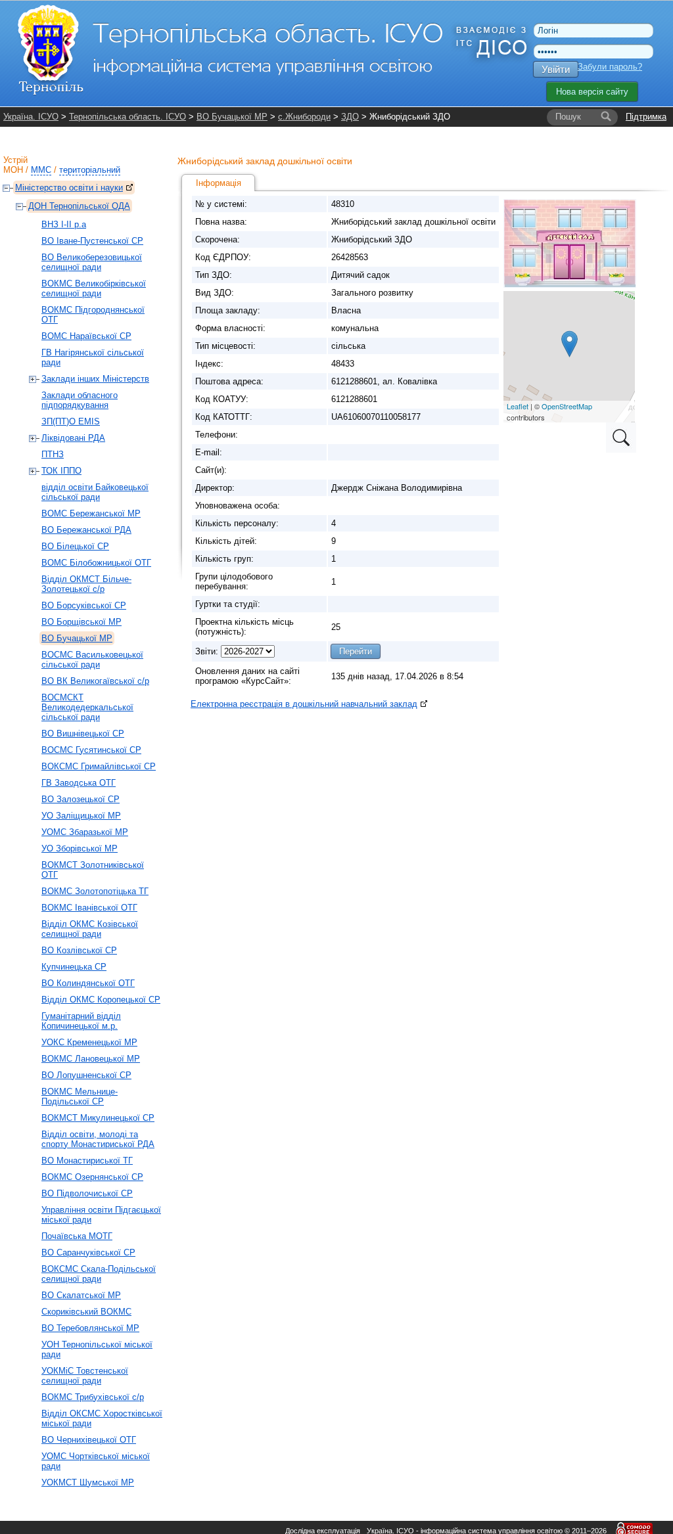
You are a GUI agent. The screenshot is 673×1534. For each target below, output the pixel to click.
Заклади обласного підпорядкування (79, 400)
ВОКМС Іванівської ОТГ (89, 908)
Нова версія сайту (592, 92)
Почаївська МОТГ (76, 1236)
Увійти (556, 69)
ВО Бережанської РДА (86, 530)
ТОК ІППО (61, 471)
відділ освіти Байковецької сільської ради (95, 492)
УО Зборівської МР (79, 848)
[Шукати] (606, 117)
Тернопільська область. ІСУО (127, 117)
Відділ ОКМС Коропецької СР (100, 999)
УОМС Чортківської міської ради (95, 1461)
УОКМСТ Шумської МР (87, 1482)
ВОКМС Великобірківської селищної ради (93, 288)
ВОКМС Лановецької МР (90, 1059)
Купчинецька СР (73, 967)
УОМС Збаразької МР (84, 832)
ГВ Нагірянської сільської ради (92, 357)
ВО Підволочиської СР (87, 1193)
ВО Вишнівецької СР (82, 733)
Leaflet (517, 406)
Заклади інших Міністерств (95, 379)
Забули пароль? (610, 67)
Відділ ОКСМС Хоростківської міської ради (101, 1418)
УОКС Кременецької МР (89, 1042)
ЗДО (350, 117)
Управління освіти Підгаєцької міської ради (101, 1215)
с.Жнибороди (304, 117)
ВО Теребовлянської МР (90, 1328)
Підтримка (646, 117)
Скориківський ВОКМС (86, 1312)
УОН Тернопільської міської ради (96, 1349)
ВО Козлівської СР (79, 950)
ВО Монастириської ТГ (87, 1160)
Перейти (355, 651)
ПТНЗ (52, 454)
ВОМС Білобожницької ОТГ (96, 563)
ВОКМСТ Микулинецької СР (97, 1118)
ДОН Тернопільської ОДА (79, 206)
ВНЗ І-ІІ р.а (63, 224)
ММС (41, 170)
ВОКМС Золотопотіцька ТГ (95, 891)
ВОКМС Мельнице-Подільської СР (79, 1096)
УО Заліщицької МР (81, 816)
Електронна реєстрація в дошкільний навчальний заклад (304, 704)
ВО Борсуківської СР (83, 605)
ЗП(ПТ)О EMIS (70, 421)
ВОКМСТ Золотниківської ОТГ (92, 870)
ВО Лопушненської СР (86, 1075)
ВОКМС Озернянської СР (92, 1177)
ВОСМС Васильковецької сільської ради (92, 659)
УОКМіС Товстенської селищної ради (84, 1376)
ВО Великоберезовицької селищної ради (91, 262)
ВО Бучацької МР (232, 117)
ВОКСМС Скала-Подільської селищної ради (98, 1274)
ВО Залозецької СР (80, 799)
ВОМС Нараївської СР (86, 336)
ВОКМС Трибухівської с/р (92, 1397)
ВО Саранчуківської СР (88, 1252)
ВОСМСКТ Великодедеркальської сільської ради (87, 707)
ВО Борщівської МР (81, 622)
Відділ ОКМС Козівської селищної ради (89, 929)
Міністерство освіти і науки (69, 187)
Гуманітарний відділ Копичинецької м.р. (81, 1021)
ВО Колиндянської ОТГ (88, 983)
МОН (13, 170)
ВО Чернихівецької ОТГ (88, 1440)
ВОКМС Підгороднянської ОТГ (93, 315)
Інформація (218, 183)
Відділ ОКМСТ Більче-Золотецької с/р (86, 584)
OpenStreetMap (567, 406)
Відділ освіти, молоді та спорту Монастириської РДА (97, 1139)
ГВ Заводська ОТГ (78, 783)
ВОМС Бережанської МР (91, 513)
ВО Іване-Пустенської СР (92, 241)
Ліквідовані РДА (73, 438)
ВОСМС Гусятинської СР (91, 750)
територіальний (89, 170)
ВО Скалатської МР (81, 1295)
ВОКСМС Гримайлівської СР (98, 766)
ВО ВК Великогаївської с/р (95, 681)
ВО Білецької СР (75, 546)
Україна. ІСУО (30, 117)
